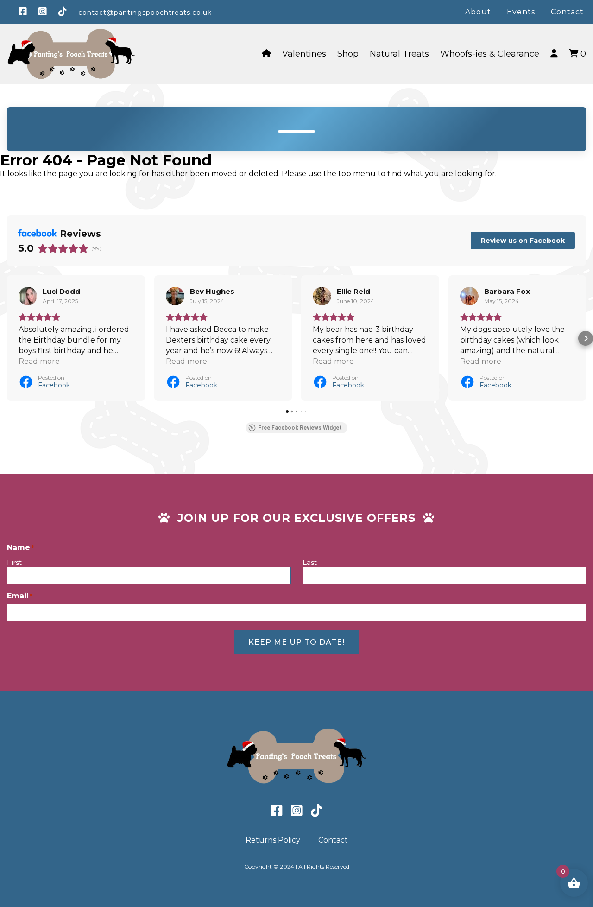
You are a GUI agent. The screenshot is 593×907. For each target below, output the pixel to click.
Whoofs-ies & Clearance (489, 54)
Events (521, 11)
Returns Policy (273, 840)
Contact (567, 11)
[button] (7, 338)
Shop (348, 54)
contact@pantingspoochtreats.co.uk (145, 12)
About (478, 11)
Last (310, 562)
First (14, 562)
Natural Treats (399, 54)
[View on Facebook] (28, 296)
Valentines (304, 54)
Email (19, 595)
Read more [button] (39, 361)
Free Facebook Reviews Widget (300, 428)
